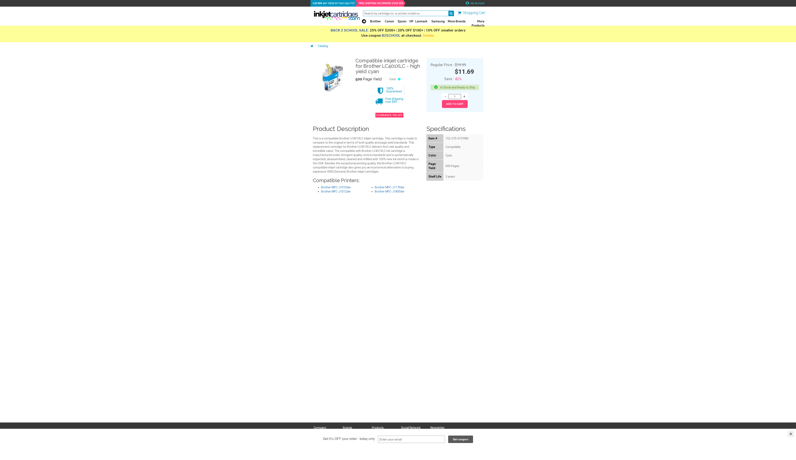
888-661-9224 (326, 3)
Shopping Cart (474, 13)
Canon (389, 21)
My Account (477, 3)
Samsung (438, 21)
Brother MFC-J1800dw (389, 191)
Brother (375, 21)
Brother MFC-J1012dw (336, 191)
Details (428, 35)
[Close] (791, 434)
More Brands (457, 21)
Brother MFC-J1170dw (389, 187)
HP (411, 21)
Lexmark (421, 21)
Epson (402, 21)
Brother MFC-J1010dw (336, 187)
